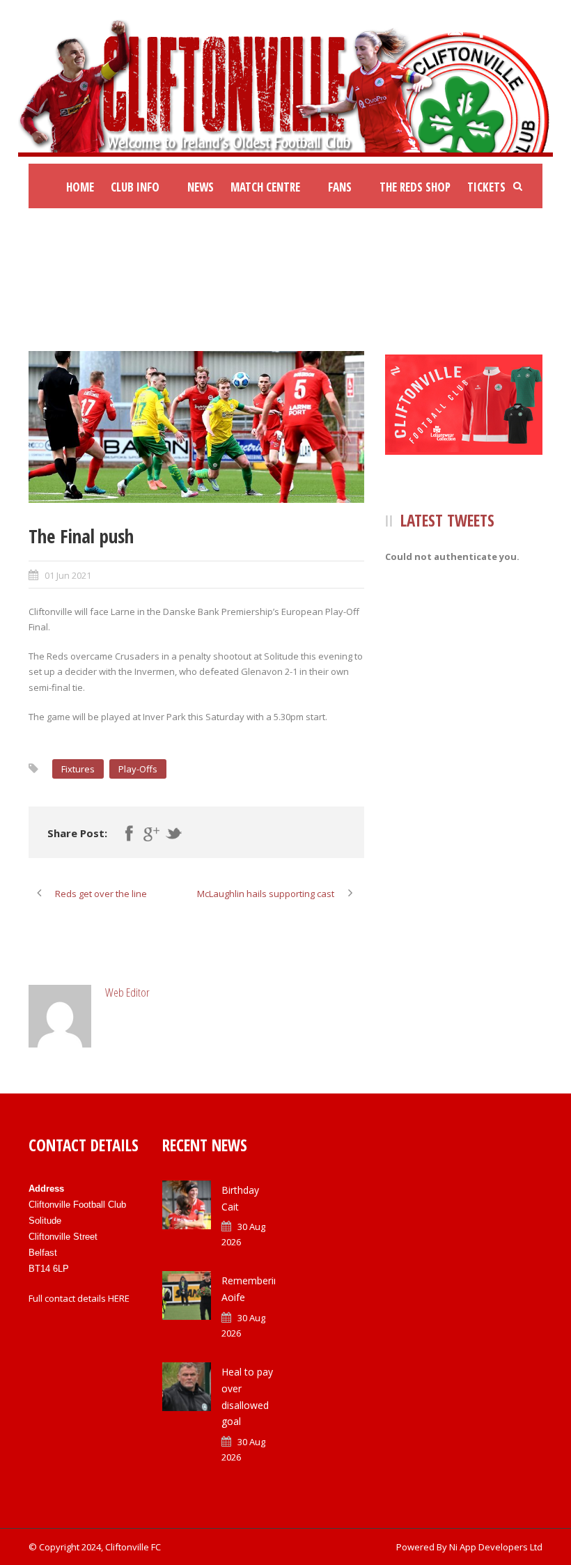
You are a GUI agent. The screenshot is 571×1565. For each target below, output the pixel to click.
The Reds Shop (415, 187)
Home (80, 187)
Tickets (486, 187)
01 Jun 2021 (68, 575)
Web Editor (127, 992)
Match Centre (265, 187)
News (200, 187)
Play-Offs (137, 769)
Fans (340, 187)
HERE (119, 1298)
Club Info (135, 187)
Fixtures (78, 769)
